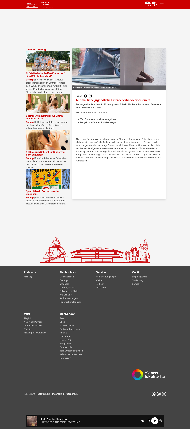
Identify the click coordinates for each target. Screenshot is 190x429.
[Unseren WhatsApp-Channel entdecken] (154, 394)
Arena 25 (28, 277)
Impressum (65, 358)
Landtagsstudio (67, 287)
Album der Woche (32, 325)
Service (101, 272)
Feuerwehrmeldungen (70, 302)
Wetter (99, 280)
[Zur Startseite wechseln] (32, 4)
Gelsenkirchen (67, 277)
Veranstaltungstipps (106, 277)
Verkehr (100, 284)
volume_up (142, 421)
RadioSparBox (67, 325)
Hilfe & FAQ (65, 340)
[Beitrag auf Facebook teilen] (85, 96)
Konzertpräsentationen (35, 333)
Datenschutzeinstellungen (65, 394)
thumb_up (160, 420)
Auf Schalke (66, 295)
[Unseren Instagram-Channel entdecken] (164, 394)
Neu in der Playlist (33, 322)
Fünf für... (28, 329)
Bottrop (64, 280)
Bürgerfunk (65, 343)
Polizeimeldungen (69, 298)
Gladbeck (64, 284)
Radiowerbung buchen (71, 329)
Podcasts (30, 272)
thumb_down (149, 420)
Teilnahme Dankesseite (71, 354)
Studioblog (137, 280)
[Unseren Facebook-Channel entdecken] (159, 394)
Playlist (27, 318)
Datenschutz (66, 347)
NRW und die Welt (69, 291)
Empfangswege (139, 277)
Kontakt (63, 333)
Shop (62, 322)
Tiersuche (101, 287)
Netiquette (65, 336)
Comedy (136, 284)
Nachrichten (68, 272)
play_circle (155, 421)
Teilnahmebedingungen (71, 351)
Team (62, 318)
